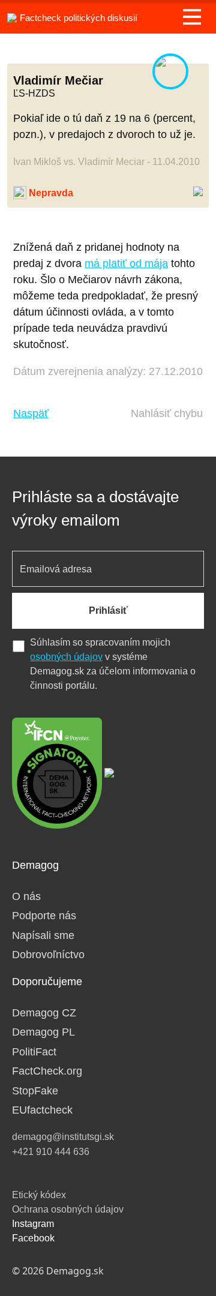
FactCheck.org (47, 1071)
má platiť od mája (126, 263)
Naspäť (31, 413)
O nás (26, 896)
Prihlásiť (108, 610)
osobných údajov (66, 657)
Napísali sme (43, 935)
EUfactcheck (42, 1110)
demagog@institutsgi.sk (63, 1137)
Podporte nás (44, 916)
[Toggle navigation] (192, 17)
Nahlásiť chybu (167, 413)
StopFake (35, 1091)
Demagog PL (43, 1032)
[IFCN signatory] (57, 772)
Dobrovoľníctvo (48, 955)
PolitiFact (34, 1052)
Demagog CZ (44, 1013)
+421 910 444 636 (50, 1152)
